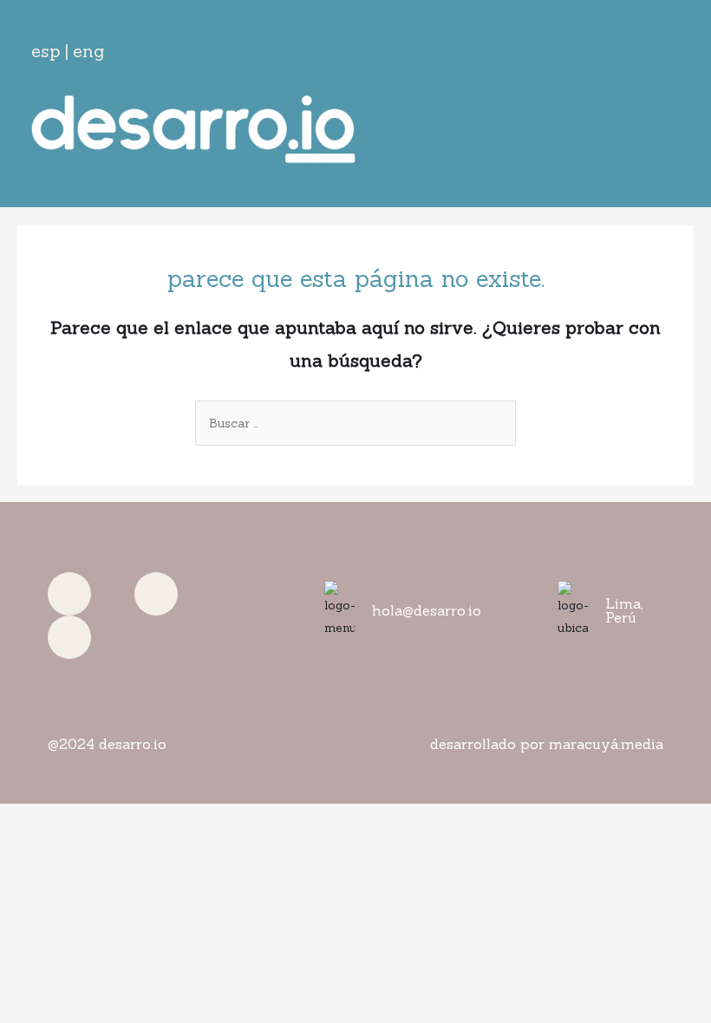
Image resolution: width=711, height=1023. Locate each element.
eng (88, 51)
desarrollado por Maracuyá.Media (546, 744)
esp (45, 51)
